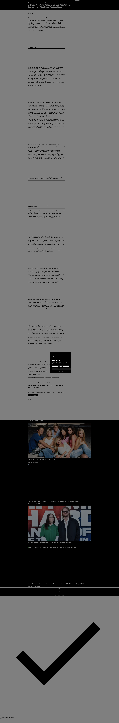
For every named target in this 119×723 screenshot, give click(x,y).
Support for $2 (60, 366)
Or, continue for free (60, 371)
